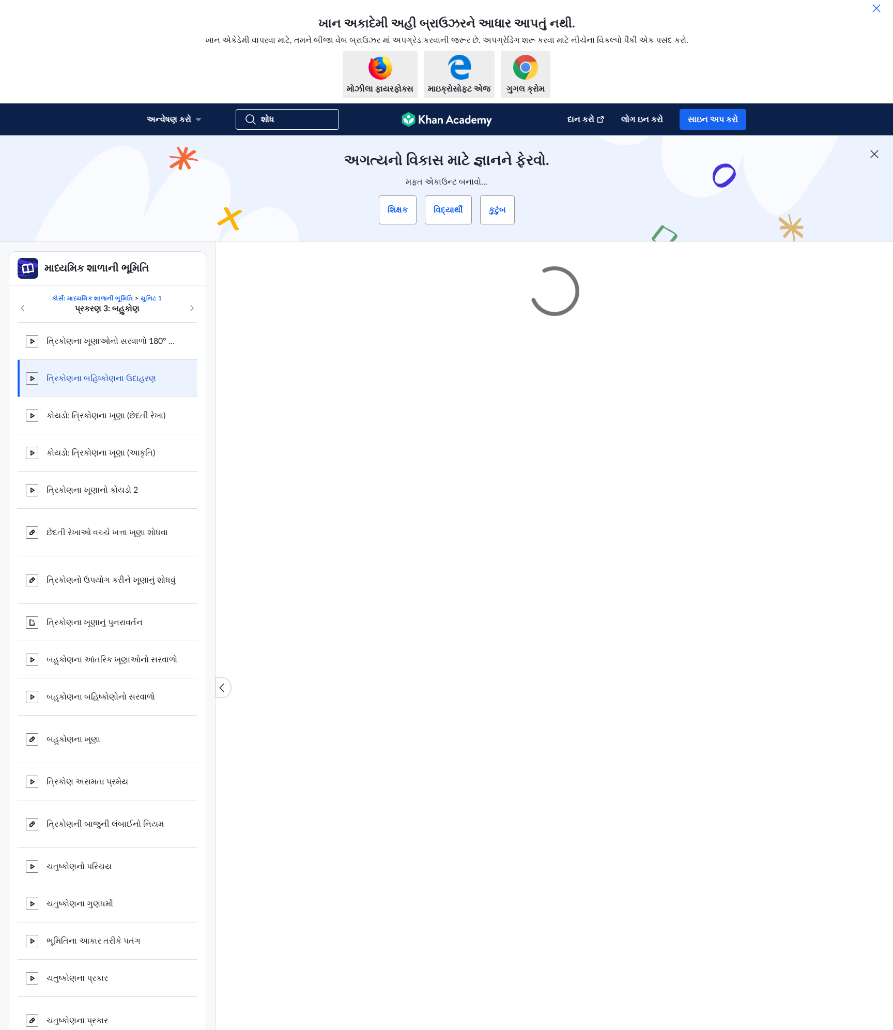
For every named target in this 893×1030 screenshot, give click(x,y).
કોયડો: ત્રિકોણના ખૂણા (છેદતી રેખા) (106, 416)
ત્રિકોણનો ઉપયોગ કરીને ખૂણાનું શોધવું (111, 580)
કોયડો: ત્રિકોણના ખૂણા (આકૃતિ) (101, 453)
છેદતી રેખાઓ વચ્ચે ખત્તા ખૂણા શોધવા (107, 532)
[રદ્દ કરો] (876, 8)
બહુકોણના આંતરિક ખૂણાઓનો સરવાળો (112, 660)
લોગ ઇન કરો (642, 119)
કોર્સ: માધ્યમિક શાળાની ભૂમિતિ (92, 298)
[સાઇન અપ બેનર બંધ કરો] (874, 154)
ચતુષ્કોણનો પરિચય (79, 866)
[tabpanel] (554, 714)
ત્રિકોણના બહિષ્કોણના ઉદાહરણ (101, 378)
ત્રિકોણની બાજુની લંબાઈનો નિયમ (105, 824)
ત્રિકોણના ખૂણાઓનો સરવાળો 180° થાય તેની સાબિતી (114, 341)
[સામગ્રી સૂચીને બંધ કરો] (223, 687)
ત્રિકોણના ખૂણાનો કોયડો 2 (92, 490)
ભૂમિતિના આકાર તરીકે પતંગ (94, 941)
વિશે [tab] (385, 687)
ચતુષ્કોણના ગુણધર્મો (80, 904)
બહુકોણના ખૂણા (73, 739)
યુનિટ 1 (151, 298)
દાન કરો (580, 119)
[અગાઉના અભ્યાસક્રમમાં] (23, 308)
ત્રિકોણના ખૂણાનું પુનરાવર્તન (95, 622)
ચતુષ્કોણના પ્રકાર (77, 978)
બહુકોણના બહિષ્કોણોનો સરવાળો (101, 697)
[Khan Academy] (447, 119)
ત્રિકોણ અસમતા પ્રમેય (87, 782)
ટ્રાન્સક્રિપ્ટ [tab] (426, 687)
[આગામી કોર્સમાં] (192, 308)
